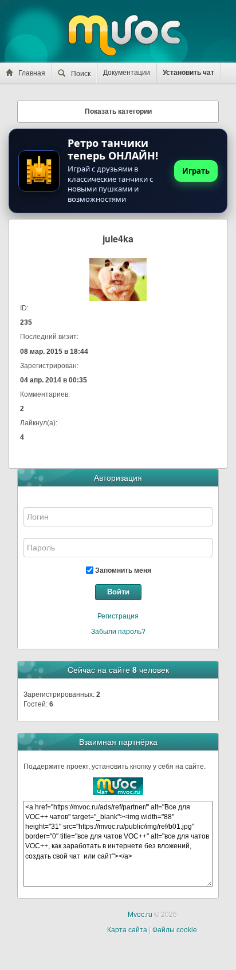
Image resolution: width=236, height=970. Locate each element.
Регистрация (118, 616)
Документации (126, 73)
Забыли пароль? (118, 632)
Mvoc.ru (140, 915)
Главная (31, 73)
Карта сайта (127, 930)
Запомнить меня (122, 570)
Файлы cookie (174, 930)
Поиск (81, 74)
